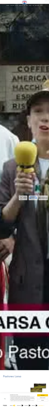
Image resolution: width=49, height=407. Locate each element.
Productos (16, 5)
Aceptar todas (42, 395)
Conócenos (7, 5)
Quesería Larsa (21, 5)
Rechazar (42, 400)
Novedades (30, 5)
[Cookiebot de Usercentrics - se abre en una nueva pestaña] (5, 405)
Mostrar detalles (41, 405)
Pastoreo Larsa (12, 5)
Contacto (41, 5)
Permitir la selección (42, 397)
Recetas (27, 5)
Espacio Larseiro (37, 5)
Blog (24, 5)
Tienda (33, 5)
